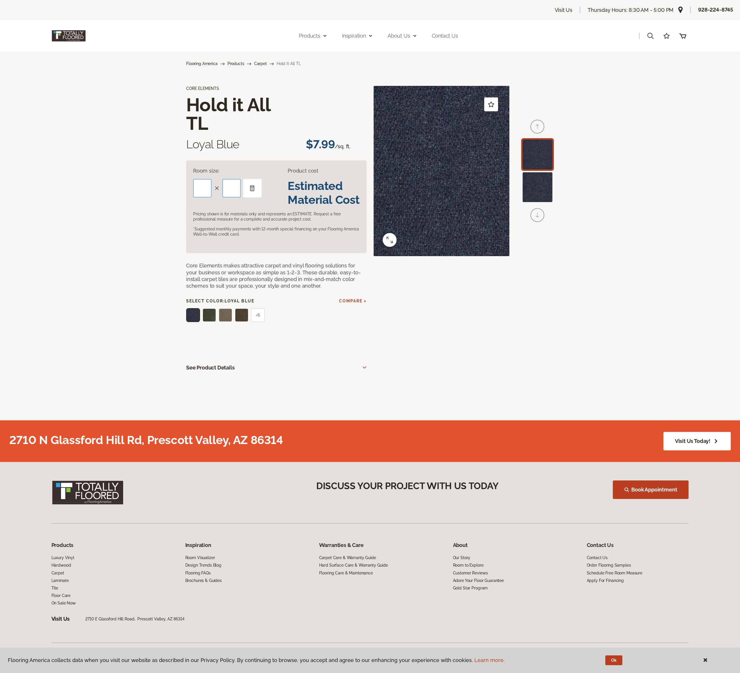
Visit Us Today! (693, 441)
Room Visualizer (200, 557)
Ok (614, 660)
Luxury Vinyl (62, 557)
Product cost (303, 171)
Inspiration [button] (354, 36)
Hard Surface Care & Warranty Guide (353, 565)
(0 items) (682, 35)
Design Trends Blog (203, 565)
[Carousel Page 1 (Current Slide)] (537, 154)
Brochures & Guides (203, 580)
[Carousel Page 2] (537, 187)
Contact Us (445, 36)
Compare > (353, 301)
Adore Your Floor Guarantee (478, 580)
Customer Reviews (470, 573)
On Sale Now (63, 603)
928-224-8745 (715, 10)
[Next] (537, 215)
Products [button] (309, 36)
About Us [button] (399, 36)
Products (235, 63)
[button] (650, 36)
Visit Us (564, 10)
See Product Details (210, 368)
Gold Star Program (470, 588)
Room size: (206, 171)
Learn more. (489, 660)
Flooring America (202, 63)
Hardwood (61, 565)
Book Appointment (654, 490)
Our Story (462, 557)
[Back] (537, 127)
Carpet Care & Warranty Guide (347, 557)
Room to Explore (468, 565)
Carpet (260, 63)
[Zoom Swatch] (390, 240)
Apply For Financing (605, 580)
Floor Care (61, 595)
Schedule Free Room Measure (614, 573)
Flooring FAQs (198, 573)
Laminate (60, 580)
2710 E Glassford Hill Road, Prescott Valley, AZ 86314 (134, 619)
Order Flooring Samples (609, 565)
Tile (54, 588)
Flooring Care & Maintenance (346, 573)
